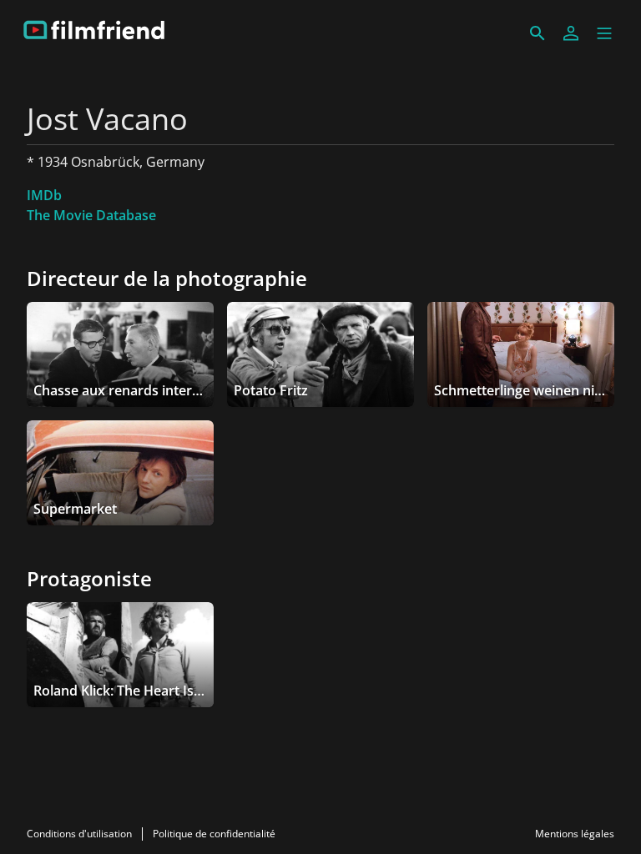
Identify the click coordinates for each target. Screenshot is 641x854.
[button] (604, 33)
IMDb (44, 195)
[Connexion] (571, 33)
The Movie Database (91, 215)
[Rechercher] (537, 33)
